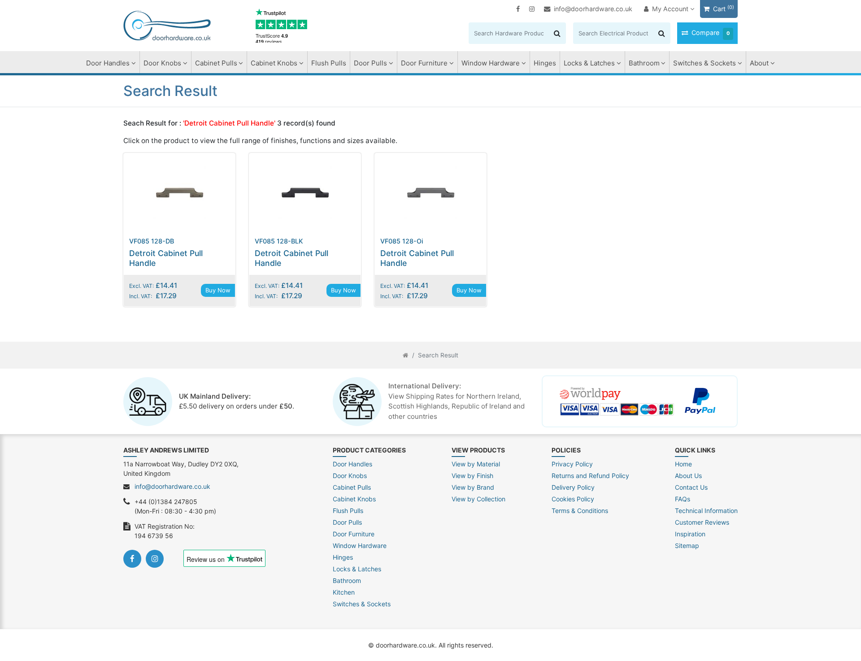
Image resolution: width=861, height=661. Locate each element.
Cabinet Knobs (274, 63)
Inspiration (690, 534)
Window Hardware (490, 63)
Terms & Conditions (580, 510)
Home (683, 464)
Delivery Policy (573, 487)
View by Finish (472, 475)
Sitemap (687, 545)
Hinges (545, 63)
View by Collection (478, 499)
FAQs (682, 499)
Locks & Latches (589, 63)
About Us (688, 475)
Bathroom (644, 63)
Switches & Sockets (704, 63)
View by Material (476, 464)
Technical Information (706, 510)
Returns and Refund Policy (590, 475)
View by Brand (473, 487)
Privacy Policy (572, 464)
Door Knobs (162, 63)
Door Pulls (370, 63)
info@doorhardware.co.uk (593, 9)
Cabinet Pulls (216, 63)
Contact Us (691, 487)
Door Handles (108, 63)
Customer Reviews (702, 522)
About (759, 63)
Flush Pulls (328, 63)
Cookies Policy (573, 499)
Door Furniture (424, 63)
